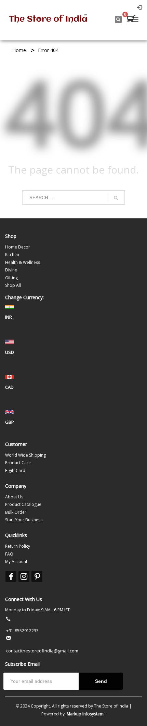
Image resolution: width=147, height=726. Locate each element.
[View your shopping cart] (130, 19)
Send (101, 681)
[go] (116, 198)
